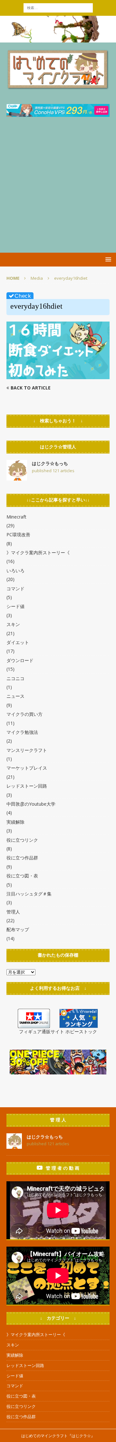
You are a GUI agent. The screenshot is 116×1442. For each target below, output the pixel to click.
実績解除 (15, 822)
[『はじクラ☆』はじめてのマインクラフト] (58, 39)
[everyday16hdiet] (58, 375)
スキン (13, 624)
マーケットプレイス (26, 768)
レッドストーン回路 (26, 786)
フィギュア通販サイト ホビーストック (58, 1031)
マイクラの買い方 (24, 714)
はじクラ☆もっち (50, 463)
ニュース (15, 696)
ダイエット (17, 642)
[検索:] (58, 7)
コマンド (15, 588)
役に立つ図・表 (22, 876)
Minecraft (16, 517)
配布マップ (17, 929)
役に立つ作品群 (22, 858)
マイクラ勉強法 (22, 732)
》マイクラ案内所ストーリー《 (38, 552)
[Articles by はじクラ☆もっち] (16, 477)
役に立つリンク (22, 840)
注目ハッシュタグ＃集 (29, 894)
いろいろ (15, 570)
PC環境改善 (18, 534)
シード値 (15, 606)
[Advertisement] (58, 191)
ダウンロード (20, 660)
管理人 (13, 912)
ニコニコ (15, 678)
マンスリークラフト (26, 750)
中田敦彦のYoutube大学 (30, 804)
